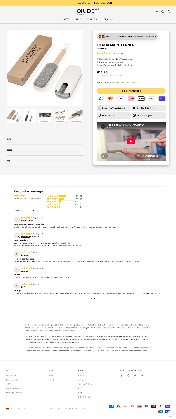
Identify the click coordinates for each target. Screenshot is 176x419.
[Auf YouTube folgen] (141, 375)
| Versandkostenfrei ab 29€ (113, 76)
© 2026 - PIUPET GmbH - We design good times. (69, 409)
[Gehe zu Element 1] (14, 116)
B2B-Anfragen (84, 397)
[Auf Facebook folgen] (121, 375)
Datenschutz (12, 380)
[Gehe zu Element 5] (76, 116)
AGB (8, 384)
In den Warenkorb (131, 91)
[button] (102, 53)
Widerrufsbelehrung (15, 388)
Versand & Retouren (87, 384)
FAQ (80, 388)
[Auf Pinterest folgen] (135, 375)
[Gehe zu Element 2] (29, 116)
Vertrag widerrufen (14, 392)
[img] (27, 218)
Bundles (91, 19)
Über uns (107, 19)
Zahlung (82, 380)
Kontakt (81, 375)
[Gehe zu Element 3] (45, 116)
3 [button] (88, 298)
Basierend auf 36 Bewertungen (28, 198)
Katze (66, 19)
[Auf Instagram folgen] (128, 375)
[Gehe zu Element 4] (60, 116)
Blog (80, 392)
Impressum (11, 375)
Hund (77, 19)
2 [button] (85, 298)
